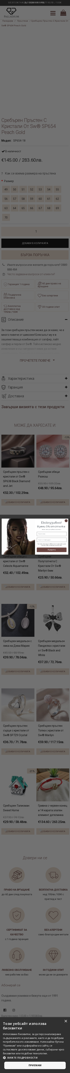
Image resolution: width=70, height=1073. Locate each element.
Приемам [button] (35, 1065)
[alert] (35, 1045)
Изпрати (52, 550)
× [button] (65, 1021)
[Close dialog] (66, 520)
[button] (35, 1057)
